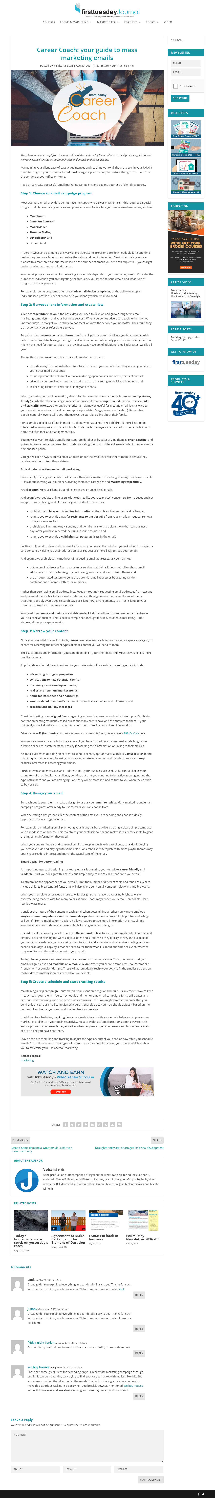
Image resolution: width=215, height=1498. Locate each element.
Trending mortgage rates (185, 337)
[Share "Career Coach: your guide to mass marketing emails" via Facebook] (65, 1124)
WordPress (59, 1494)
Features (130, 22)
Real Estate (102, 65)
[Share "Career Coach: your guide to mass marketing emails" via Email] (112, 1124)
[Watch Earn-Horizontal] (87, 1099)
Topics (150, 22)
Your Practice (118, 65)
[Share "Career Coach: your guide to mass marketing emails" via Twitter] (72, 1124)
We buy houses (38, 1367)
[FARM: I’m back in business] (106, 1220)
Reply (139, 1295)
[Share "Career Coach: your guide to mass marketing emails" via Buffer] (99, 1124)
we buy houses (133, 1386)
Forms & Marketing (74, 22)
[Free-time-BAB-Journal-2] (186, 272)
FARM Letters (131, 733)
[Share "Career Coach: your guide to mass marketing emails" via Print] (119, 1124)
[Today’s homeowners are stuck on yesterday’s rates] (31, 1220)
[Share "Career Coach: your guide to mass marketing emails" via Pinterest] (85, 1124)
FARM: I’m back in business (103, 1237)
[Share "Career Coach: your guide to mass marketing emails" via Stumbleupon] (105, 1124)
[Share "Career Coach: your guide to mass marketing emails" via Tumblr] (79, 1124)
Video (168, 22)
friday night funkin (41, 1343)
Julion (32, 1309)
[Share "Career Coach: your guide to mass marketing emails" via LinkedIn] (92, 1124)
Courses (49, 22)
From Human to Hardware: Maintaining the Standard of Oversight (186, 293)
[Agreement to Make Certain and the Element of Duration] (68, 1220)
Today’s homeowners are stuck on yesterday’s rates (31, 1241)
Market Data (106, 22)
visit (121, 1289)
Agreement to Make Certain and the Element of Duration (68, 1239)
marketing (27, 1060)
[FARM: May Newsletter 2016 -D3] (143, 1220)
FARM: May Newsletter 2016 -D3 (143, 1237)
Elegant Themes (32, 1494)
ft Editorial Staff (63, 65)
